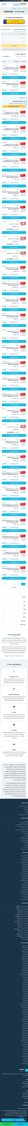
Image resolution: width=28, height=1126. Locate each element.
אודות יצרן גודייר (19, 656)
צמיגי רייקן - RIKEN (24, 938)
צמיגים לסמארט (25, 1037)
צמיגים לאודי (25, 963)
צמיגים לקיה (25, 1055)
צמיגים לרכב (19, 8)
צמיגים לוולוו (25, 995)
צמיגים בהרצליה (25, 894)
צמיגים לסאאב (25, 1027)
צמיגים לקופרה (25, 1053)
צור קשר (26, 811)
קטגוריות (24, 8)
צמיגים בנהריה (25, 882)
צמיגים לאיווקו (25, 969)
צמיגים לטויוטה (25, 997)
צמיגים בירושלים (24, 859)
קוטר (24, 609)
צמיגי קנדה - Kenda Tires (23, 918)
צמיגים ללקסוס (25, 1011)
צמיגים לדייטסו (25, 988)
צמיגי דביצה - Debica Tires (22, 913)
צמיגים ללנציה (25, 1009)
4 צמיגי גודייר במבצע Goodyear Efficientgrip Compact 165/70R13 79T (11, 69)
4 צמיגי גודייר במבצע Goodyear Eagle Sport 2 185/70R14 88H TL (10, 348)
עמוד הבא (14, 587)
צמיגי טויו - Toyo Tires (23, 932)
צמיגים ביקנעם (25, 887)
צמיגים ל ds (25, 949)
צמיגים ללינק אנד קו (24, 1004)
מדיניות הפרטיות (22, 1117)
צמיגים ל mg (25, 954)
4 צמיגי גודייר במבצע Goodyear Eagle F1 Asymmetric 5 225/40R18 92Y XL (10, 537)
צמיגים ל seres (25, 956)
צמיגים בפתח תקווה (24, 880)
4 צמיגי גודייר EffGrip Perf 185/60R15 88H (13, 411)
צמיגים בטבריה (25, 884)
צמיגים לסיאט (25, 1034)
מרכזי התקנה (25, 1095)
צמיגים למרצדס (25, 1021)
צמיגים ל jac (25, 953)
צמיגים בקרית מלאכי (24, 899)
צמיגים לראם (25, 1058)
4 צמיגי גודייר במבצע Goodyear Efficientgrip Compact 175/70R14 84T (11, 114)
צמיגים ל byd (25, 947)
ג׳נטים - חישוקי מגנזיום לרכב (22, 826)
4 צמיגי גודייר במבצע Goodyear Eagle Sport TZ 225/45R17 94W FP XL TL (10, 505)
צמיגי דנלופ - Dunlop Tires (22, 920)
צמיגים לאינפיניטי (24, 970)
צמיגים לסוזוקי (25, 1032)
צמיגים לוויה (25, 993)
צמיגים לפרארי (25, 1049)
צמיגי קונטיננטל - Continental (22, 908)
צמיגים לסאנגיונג (24, 1028)
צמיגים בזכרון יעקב (24, 873)
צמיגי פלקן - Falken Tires (23, 936)
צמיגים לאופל (25, 965)
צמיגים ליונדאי (25, 1002)
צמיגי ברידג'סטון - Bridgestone (21, 916)
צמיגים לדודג (25, 986)
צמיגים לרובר (25, 1060)
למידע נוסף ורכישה (14, 77)
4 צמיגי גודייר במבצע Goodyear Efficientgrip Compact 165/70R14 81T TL (11, 130)
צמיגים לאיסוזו (25, 972)
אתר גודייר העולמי (9, 656)
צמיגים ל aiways (24, 946)
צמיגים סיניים (25, 939)
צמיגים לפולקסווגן (24, 1041)
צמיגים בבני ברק (25, 870)
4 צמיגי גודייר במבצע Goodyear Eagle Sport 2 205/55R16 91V (10, 379)
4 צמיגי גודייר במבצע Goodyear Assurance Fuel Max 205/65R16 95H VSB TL (10, 554)
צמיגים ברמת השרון (24, 891)
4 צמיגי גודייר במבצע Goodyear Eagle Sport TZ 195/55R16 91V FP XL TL (10, 395)
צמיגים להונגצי (25, 990)
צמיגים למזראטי (25, 1014)
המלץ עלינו (26, 809)
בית (27, 8)
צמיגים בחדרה (25, 889)
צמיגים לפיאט (25, 1046)
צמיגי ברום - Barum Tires (23, 911)
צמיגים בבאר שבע (24, 875)
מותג (24, 613)
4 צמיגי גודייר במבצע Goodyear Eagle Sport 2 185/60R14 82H (10, 208)
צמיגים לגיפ (25, 981)
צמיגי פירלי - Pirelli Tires (23, 925)
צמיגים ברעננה (25, 864)
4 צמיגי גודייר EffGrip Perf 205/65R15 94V (13, 457)
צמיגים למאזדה (25, 1013)
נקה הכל (4, 61)
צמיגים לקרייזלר (24, 1056)
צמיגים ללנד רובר (24, 1007)
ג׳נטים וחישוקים (25, 1083)
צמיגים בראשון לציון (24, 863)
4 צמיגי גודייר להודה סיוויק (13, 427)
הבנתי (14, 1120)
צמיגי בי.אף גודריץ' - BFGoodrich (21, 929)
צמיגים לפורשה (25, 1044)
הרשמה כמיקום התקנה (23, 815)
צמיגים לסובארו (25, 1030)
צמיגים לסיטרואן (24, 1035)
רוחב (24, 602)
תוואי (24, 617)
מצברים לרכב (25, 846)
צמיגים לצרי (25, 1051)
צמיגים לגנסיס (25, 983)
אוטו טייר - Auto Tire (23, 806)
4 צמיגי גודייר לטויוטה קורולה (12, 253)
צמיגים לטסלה (25, 998)
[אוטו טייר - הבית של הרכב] (19, 4)
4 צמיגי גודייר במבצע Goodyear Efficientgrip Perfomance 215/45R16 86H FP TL (12, 490)
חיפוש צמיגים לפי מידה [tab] (19, 30)
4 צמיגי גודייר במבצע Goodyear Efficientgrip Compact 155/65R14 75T (11, 146)
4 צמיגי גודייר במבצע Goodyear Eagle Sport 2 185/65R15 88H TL (10, 316)
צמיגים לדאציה (25, 984)
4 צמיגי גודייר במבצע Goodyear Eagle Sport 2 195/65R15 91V (10, 284)
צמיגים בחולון (25, 857)
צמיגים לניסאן (25, 1025)
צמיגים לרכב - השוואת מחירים (22, 824)
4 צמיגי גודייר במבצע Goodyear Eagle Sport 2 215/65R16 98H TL (10, 521)
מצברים (26, 1085)
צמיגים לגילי (25, 979)
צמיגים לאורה (25, 967)
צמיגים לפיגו (25, 1048)
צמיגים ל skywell (24, 958)
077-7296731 (25, 1105)
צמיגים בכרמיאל (25, 885)
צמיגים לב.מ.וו (25, 977)
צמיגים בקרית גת (24, 896)
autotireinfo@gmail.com (22, 1108)
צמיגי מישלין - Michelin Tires (22, 915)
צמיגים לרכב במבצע (24, 823)
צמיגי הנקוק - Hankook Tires (22, 934)
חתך (24, 605)
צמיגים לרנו (25, 1062)
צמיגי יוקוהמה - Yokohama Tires (21, 922)
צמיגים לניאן (25, 1023)
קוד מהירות (22, 624)
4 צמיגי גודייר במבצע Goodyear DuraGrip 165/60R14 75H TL (12, 300)
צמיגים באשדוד (25, 877)
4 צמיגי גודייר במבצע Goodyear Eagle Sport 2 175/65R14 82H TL (10, 84)
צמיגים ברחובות (25, 866)
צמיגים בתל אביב (24, 855)
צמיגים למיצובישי (24, 1018)
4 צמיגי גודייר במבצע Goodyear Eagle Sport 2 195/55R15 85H (10, 363)
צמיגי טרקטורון (25, 1087)
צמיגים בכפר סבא (24, 892)
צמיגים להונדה (25, 991)
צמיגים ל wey (25, 960)
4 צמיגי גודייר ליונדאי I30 (13, 239)
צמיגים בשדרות (25, 898)
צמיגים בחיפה (25, 861)
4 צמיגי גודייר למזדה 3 (14, 224)
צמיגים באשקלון (24, 878)
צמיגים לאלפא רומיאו (23, 974)
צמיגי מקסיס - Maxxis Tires (22, 909)
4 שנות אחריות (25, 1096)
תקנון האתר (25, 807)
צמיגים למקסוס (25, 1019)
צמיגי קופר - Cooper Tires (22, 923)
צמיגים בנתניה (25, 871)
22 (4, 584)
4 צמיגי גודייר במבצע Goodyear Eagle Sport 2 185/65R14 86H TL (10, 176)
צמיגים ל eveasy (24, 951)
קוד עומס (23, 621)
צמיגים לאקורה (25, 976)
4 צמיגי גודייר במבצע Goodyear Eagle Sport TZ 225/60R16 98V (10, 569)
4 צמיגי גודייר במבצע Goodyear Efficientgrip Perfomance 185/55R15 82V (12, 443)
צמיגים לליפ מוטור (24, 1005)
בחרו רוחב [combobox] (22, 34)
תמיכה (26, 813)
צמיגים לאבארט (25, 962)
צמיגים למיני (25, 1016)
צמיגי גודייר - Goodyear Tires (22, 906)
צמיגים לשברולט (24, 1063)
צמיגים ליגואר (25, 1000)
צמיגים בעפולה (25, 868)
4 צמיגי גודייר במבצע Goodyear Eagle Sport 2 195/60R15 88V (10, 192)
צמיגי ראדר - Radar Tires (23, 927)
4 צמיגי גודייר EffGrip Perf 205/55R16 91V (13, 332)
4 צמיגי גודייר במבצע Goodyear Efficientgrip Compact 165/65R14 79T (11, 161)
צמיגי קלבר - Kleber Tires (22, 930)
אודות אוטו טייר (25, 1093)
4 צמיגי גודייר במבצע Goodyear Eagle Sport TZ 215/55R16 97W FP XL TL (10, 473)
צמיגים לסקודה (25, 1039)
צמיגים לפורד (25, 1042)
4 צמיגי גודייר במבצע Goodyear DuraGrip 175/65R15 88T (12, 268)
